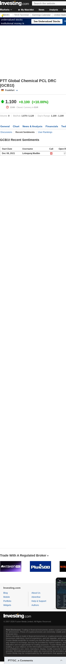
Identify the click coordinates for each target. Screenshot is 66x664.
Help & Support (39, 601)
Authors (35, 605)
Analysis (53, 10)
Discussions (6, 132)
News (41, 10)
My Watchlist (27, 10)
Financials (52, 126)
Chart (16, 126)
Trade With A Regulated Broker (23, 555)
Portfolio (7, 601)
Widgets (7, 605)
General (5, 126)
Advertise (36, 597)
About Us (36, 593)
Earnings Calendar (41, 15)
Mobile (6, 597)
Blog (5, 593)
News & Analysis (32, 126)
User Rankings (45, 132)
